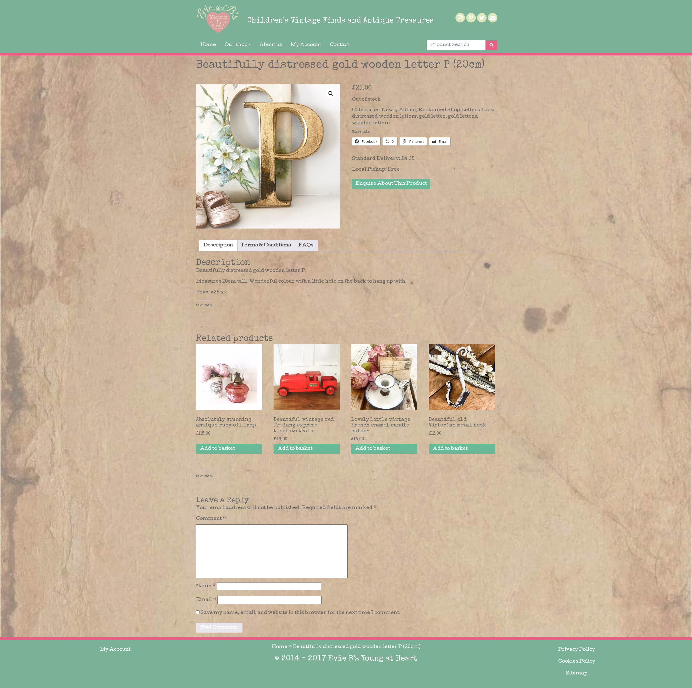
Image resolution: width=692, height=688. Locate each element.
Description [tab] (218, 245)
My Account (306, 45)
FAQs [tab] (305, 245)
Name (206, 586)
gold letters (462, 116)
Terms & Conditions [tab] (266, 245)
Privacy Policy (576, 649)
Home (208, 45)
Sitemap (576, 673)
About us (271, 45)
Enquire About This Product (391, 183)
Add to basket (217, 448)
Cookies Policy (576, 661)
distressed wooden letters (384, 116)
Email (206, 600)
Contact (339, 45)
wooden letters (371, 123)
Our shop (236, 45)
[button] (331, 93)
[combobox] (456, 45)
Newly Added (399, 110)
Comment (211, 519)
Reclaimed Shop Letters (449, 110)
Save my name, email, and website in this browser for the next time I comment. (301, 613)
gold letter (432, 116)
